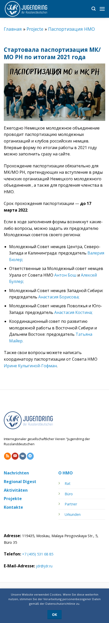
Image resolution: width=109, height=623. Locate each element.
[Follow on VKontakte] (22, 456)
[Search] (94, 9)
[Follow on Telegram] (30, 456)
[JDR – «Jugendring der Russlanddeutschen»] (29, 9)
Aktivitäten (16, 490)
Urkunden (73, 514)
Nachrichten (16, 473)
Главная (13, 29)
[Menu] (102, 9)
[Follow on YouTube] (15, 456)
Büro (69, 493)
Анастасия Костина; (73, 312)
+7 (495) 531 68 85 (37, 554)
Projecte (35, 29)
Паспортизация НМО (71, 29)
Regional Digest (20, 481)
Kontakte (13, 507)
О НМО (65, 473)
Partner (71, 504)
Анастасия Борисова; (58, 297)
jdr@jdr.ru (44, 566)
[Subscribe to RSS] (7, 456)
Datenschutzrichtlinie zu (62, 603)
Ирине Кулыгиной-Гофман (30, 366)
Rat (67, 483)
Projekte (13, 498)
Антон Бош (65, 275)
